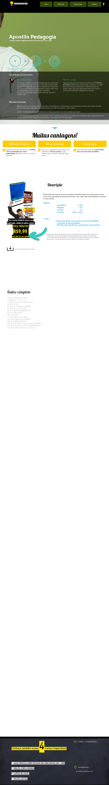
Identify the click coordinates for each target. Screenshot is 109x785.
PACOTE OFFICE (21, 779)
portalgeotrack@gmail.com (84, 771)
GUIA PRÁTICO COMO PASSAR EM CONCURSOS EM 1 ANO (39, 763)
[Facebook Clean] (103, 4)
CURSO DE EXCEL (21, 773)
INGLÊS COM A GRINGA (24, 768)
